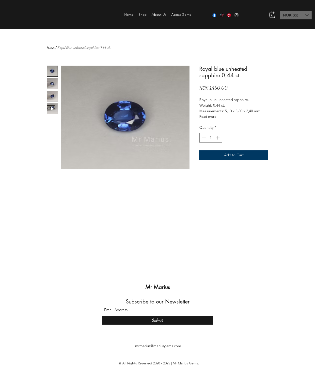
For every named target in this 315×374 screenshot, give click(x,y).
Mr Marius (157, 287)
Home (50, 47)
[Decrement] (203, 137)
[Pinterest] (229, 15)
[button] (142, 14)
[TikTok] (221, 15)
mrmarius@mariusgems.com (158, 346)
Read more (207, 116)
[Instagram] (236, 15)
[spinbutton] (211, 137)
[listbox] (296, 15)
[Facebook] (214, 15)
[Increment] (218, 137)
